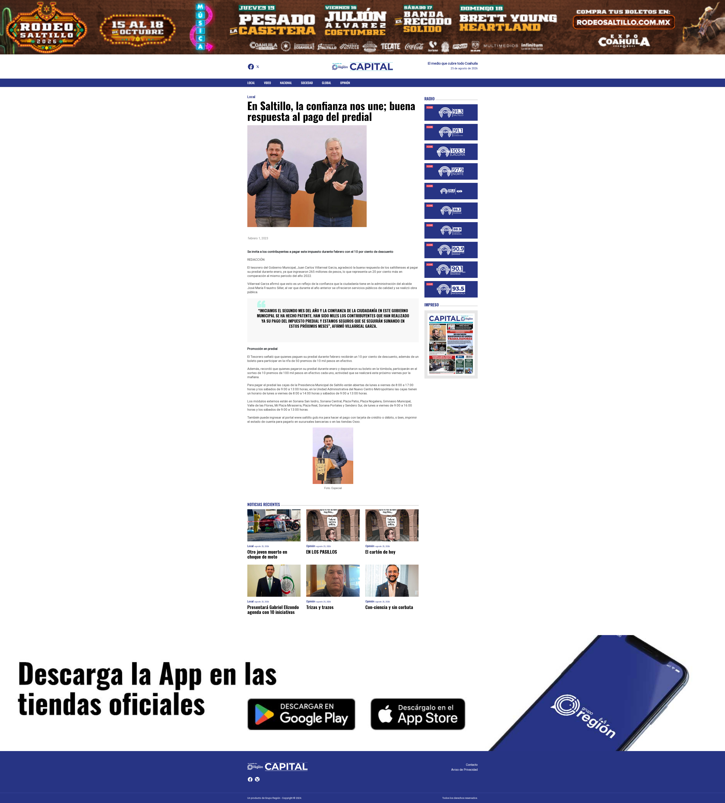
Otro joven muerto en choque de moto (267, 554)
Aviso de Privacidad (464, 769)
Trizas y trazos (320, 606)
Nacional (286, 82)
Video (267, 82)
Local (251, 82)
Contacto (472, 765)
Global (326, 82)
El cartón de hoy (380, 551)
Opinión (345, 82)
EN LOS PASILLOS (321, 551)
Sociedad (307, 82)
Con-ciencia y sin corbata (389, 606)
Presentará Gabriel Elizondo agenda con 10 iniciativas (273, 609)
